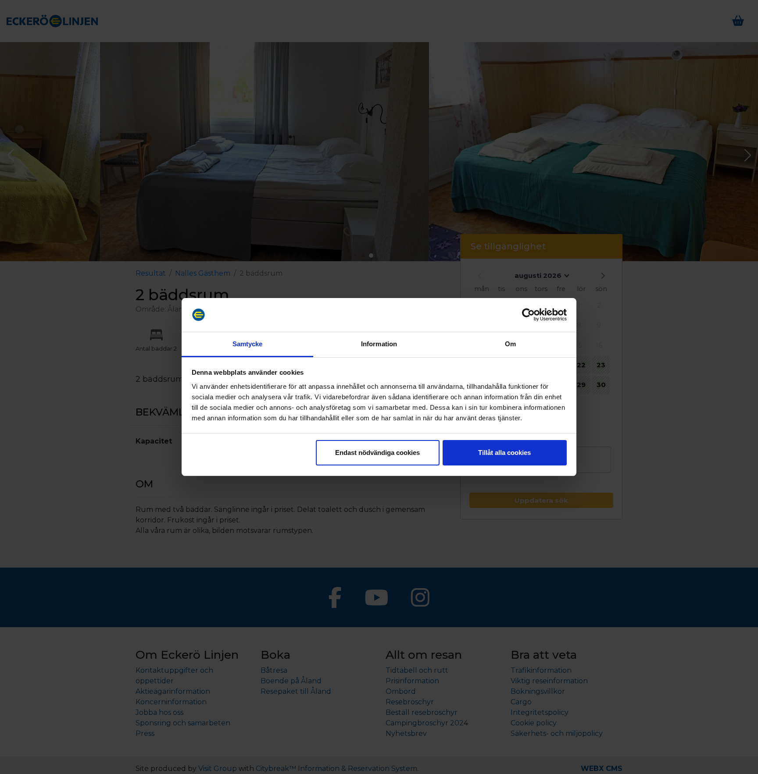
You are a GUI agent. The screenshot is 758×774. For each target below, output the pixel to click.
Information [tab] (379, 344)
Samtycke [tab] (247, 344)
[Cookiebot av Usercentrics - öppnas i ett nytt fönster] (528, 315)
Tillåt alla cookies (504, 452)
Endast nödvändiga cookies (377, 452)
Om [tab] (510, 344)
